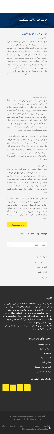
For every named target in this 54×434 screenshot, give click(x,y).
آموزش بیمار (42, 267)
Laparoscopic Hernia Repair (30, 233)
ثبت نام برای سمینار (42, 367)
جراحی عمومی (34, 22)
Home (44, 22)
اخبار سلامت (42, 272)
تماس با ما (46, 362)
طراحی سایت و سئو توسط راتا (26, 425)
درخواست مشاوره (17, 225)
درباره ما (43, 277)
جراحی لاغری (41, 256)
